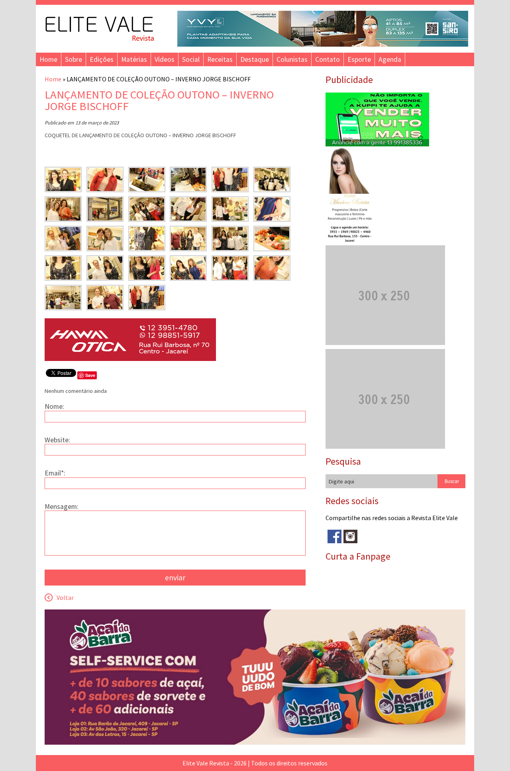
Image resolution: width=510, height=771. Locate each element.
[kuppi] (377, 144)
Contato (327, 59)
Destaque (254, 59)
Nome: (54, 406)
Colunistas (292, 59)
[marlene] (353, 241)
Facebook (334, 537)
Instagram (350, 537)
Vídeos (165, 59)
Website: (57, 440)
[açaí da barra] (255, 742)
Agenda (390, 59)
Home (48, 59)
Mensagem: (61, 506)
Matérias (134, 59)
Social (191, 59)
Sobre (73, 59)
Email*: (55, 473)
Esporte (359, 59)
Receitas (220, 59)
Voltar (65, 597)
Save (90, 375)
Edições (102, 59)
